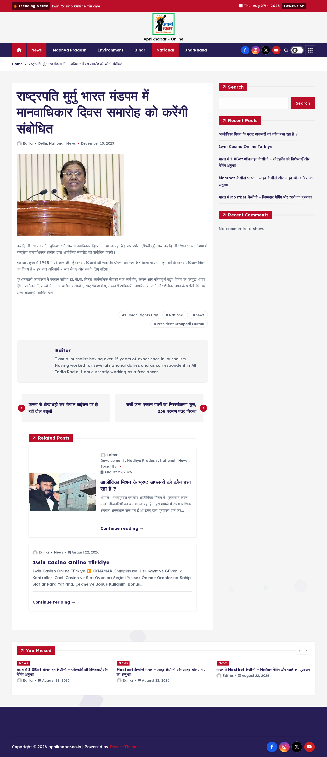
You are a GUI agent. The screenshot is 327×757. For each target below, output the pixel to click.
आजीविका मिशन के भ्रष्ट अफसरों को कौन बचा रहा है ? (258, 134)
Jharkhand (196, 50)
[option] (100, 671)
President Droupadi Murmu (180, 324)
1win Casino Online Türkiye (245, 146)
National (165, 50)
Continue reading (120, 528)
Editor (28, 143)
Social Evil (109, 466)
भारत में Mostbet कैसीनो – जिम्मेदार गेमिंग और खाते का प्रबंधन (265, 197)
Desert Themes (125, 746)
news (200, 315)
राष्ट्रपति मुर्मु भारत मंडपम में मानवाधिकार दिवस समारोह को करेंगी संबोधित (75, 64)
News (36, 50)
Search (236, 87)
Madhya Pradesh (69, 50)
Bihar (140, 50)
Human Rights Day (141, 315)
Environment (111, 50)
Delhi (42, 143)
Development (112, 460)
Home (17, 64)
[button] (299, 651)
